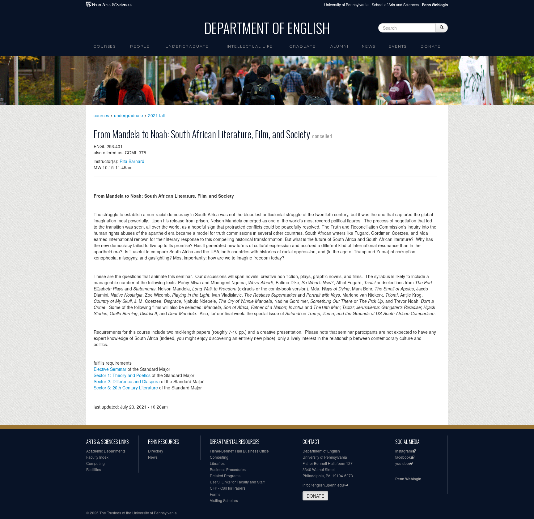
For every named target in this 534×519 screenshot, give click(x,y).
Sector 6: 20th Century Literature (126, 387)
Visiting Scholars (224, 500)
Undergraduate (187, 46)
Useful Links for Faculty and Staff (237, 481)
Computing (95, 463)
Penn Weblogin (408, 479)
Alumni (339, 46)
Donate (431, 46)
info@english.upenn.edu (323, 484)
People (140, 46)
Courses (104, 46)
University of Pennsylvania (346, 4)
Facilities (93, 469)
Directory (155, 450)
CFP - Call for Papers (227, 488)
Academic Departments (105, 450)
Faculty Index (97, 457)
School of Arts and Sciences (395, 4)
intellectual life (250, 46)
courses (101, 115)
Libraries (217, 463)
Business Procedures (228, 469)
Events (398, 46)
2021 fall (156, 115)
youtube (402, 463)
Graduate (302, 46)
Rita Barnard (132, 161)
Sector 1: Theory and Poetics (122, 375)
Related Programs (225, 475)
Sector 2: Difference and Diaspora (127, 381)
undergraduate (128, 115)
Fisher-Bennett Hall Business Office (239, 450)
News (368, 46)
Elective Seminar (110, 369)
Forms (215, 494)
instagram (403, 450)
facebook (403, 457)
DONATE (315, 496)
